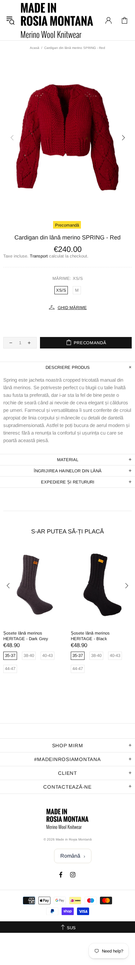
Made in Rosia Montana (57, 20)
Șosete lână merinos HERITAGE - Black (90, 636)
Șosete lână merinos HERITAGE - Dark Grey (25, 636)
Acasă (34, 48)
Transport (39, 256)
